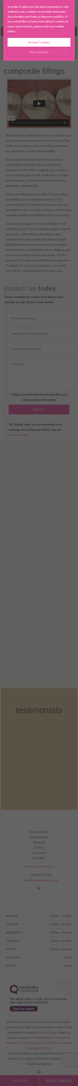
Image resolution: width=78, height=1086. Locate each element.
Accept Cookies (39, 42)
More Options (39, 52)
